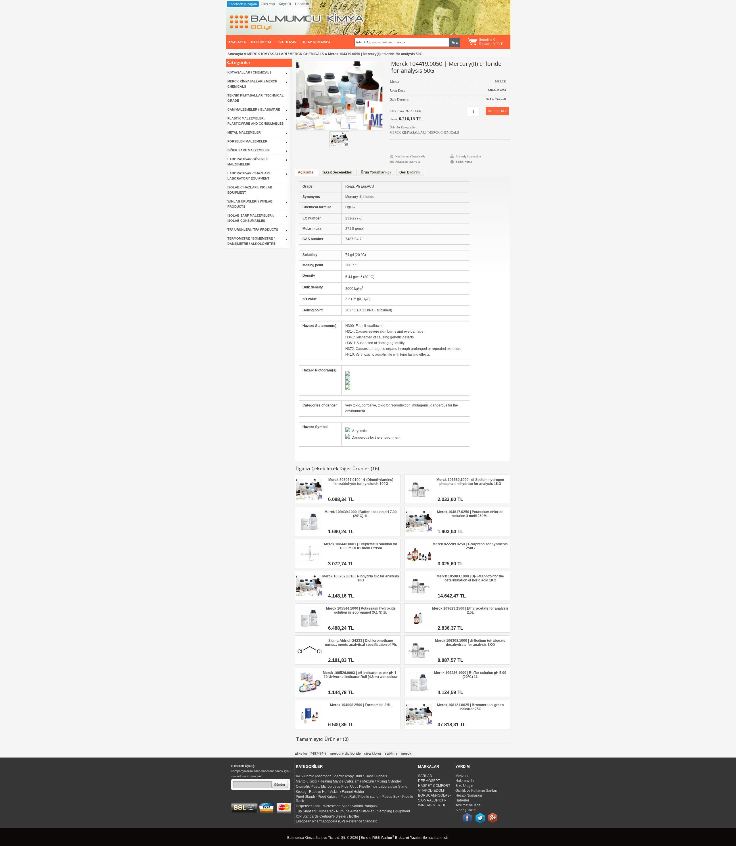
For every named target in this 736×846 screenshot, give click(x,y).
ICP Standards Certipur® (315, 816)
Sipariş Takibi (465, 810)
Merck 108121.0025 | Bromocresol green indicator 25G (470, 707)
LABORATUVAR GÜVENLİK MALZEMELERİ (248, 161)
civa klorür (373, 753)
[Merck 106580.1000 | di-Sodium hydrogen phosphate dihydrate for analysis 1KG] (419, 501)
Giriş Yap (268, 4)
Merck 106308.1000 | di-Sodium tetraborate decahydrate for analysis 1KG (470, 643)
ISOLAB (443, 795)
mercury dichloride (345, 753)
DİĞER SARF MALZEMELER (248, 150)
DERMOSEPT (429, 781)
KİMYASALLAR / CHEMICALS (249, 72)
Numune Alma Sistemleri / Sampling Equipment (373, 811)
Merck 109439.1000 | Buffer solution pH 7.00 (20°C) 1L (361, 514)
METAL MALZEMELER (244, 132)
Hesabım (302, 4)
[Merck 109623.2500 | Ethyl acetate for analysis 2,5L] (419, 630)
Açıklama (305, 172)
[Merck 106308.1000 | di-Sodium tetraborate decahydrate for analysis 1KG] (419, 662)
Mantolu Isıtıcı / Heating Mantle (320, 781)
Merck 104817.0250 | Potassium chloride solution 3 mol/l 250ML (470, 514)
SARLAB (425, 776)
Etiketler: (301, 753)
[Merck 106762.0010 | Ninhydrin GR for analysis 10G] (309, 598)
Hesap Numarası (316, 42)
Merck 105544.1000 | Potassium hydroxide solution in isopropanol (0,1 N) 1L (361, 610)
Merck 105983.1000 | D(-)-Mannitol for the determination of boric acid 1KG (470, 578)
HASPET (425, 786)
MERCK (439, 805)
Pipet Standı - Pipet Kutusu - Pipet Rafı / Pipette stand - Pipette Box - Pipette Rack (354, 799)
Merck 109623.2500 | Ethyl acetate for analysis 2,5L (470, 610)
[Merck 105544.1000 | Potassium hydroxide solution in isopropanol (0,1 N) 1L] (309, 630)
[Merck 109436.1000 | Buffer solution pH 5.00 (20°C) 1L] (419, 694)
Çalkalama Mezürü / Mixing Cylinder (372, 781)
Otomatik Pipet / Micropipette (318, 787)
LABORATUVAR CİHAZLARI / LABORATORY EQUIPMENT (249, 175)
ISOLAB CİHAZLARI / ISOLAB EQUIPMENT (249, 190)
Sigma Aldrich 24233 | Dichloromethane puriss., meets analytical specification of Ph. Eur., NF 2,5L (361, 643)
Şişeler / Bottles (348, 816)
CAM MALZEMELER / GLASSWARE (253, 109)
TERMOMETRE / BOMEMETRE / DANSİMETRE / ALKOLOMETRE (251, 241)
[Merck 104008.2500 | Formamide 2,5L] (309, 726)
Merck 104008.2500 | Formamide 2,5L (360, 705)
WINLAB (424, 805)
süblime (391, 753)
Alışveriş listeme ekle (468, 156)
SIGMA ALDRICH (431, 800)
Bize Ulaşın (286, 42)
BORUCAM (427, 795)
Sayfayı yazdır (464, 161)
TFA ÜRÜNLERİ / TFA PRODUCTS (252, 229)
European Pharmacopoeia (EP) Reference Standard (336, 821)
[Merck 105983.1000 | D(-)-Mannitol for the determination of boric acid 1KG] (419, 598)
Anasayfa (237, 42)
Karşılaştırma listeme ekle (410, 156)
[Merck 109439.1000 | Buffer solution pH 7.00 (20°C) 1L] (309, 533)
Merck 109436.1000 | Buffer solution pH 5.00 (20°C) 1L (470, 675)
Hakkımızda (261, 42)
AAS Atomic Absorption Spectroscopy (325, 776)
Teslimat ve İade (468, 805)
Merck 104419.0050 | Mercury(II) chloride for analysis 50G (375, 54)
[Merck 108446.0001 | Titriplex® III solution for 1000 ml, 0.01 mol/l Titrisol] (309, 565)
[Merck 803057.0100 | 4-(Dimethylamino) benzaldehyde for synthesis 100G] (309, 501)
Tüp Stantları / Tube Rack (315, 811)
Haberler (462, 800)
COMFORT (441, 786)
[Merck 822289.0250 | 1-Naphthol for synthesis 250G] (419, 565)
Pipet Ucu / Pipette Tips (359, 787)
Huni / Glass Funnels (370, 776)
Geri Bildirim (409, 172)
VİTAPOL (425, 791)
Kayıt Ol (285, 4)
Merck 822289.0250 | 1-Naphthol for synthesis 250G (470, 546)
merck (406, 753)
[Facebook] (467, 814)
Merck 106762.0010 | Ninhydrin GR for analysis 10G (360, 578)
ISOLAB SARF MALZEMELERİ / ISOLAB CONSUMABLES (250, 218)
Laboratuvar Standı (393, 787)
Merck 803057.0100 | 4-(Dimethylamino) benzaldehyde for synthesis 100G (360, 482)
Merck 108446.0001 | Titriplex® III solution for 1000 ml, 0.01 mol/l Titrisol (360, 546)
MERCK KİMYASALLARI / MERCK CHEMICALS (285, 54)
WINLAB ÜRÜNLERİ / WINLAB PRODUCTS (250, 204)
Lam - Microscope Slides (332, 806)
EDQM (439, 791)
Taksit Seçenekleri (337, 172)
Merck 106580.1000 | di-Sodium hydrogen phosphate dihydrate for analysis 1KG (470, 482)
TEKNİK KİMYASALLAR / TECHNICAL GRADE (255, 98)
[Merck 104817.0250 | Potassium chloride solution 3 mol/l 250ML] (419, 533)
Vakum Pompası (364, 806)
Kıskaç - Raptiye (308, 792)
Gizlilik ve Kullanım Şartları (476, 791)
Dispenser (304, 806)
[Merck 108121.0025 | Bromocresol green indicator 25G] (419, 726)
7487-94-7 (318, 753)
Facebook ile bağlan (243, 4)
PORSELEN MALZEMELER (247, 141)
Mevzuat (462, 776)
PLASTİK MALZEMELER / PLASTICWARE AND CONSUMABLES (255, 121)
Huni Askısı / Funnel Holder (343, 792)
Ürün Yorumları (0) (376, 172)
